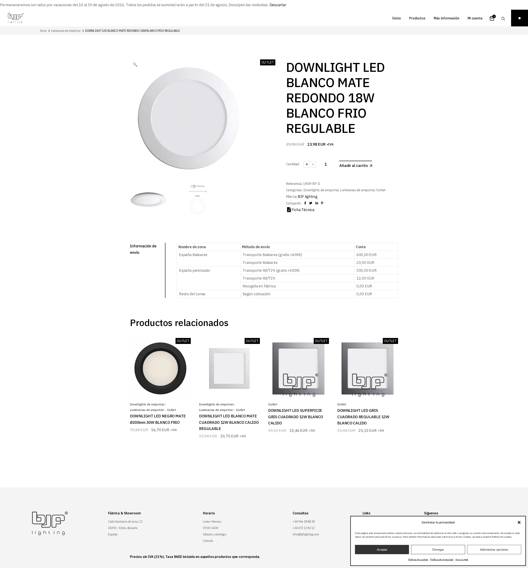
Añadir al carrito (353, 165)
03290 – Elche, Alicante (123, 528)
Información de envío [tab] (143, 249)
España (112, 534)
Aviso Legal (461, 559)
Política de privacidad (441, 559)
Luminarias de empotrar (357, 190)
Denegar (438, 549)
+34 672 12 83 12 (304, 528)
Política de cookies (418, 559)
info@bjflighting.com (306, 534)
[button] (519, 522)
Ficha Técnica (303, 209)
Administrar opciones (494, 549)
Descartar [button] (278, 4)
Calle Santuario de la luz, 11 (125, 521)
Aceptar (382, 549)
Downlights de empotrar (321, 190)
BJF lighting (307, 196)
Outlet (380, 190)
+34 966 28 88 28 (304, 521)
